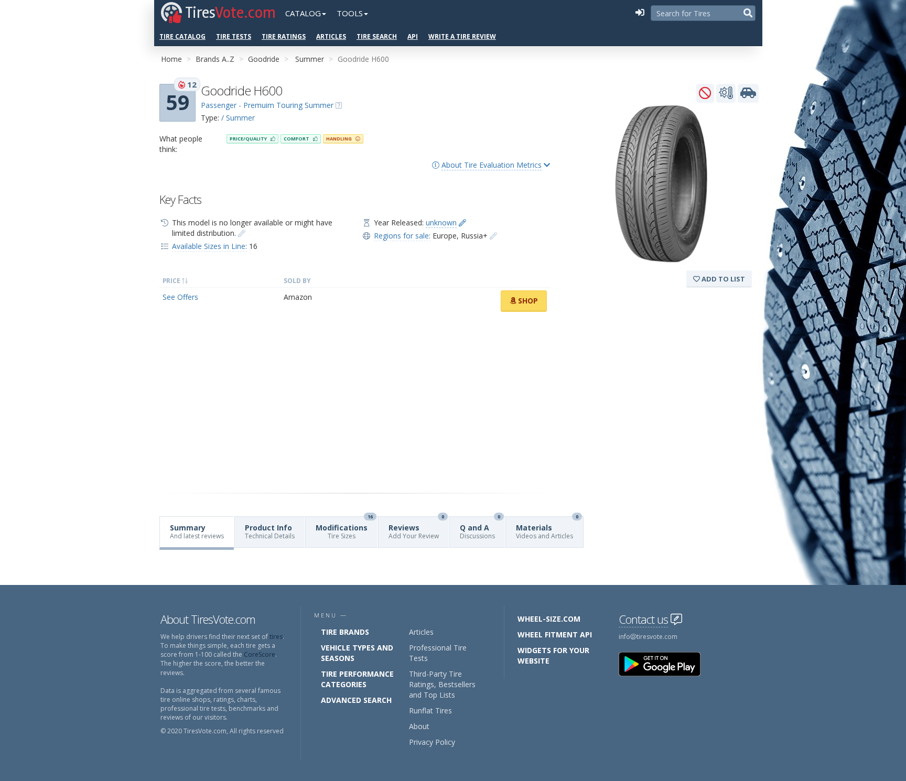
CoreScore (259, 654)
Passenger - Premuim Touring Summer (267, 105)
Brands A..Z (215, 59)
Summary (197, 531)
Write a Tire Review (462, 36)
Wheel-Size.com (548, 619)
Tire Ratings (284, 36)
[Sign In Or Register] (640, 13)
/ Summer (238, 118)
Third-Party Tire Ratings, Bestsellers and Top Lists (442, 684)
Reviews (416, 528)
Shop (527, 301)
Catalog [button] (303, 13)
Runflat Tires (430, 710)
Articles (331, 36)
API (412, 36)
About (419, 726)
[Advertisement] (354, 402)
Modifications (344, 528)
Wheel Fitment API (554, 634)
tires (276, 636)
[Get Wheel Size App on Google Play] (666, 663)
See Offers (180, 297)
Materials (547, 528)
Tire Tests (233, 36)
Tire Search (377, 36)
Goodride (263, 59)
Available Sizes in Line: (209, 246)
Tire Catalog (182, 36)
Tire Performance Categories (357, 679)
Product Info (270, 531)
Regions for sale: (402, 236)
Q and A (480, 528)
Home (171, 59)
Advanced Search (356, 700)
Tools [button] (350, 13)
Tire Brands (345, 632)
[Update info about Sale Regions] (493, 236)
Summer (309, 59)
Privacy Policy (432, 742)
